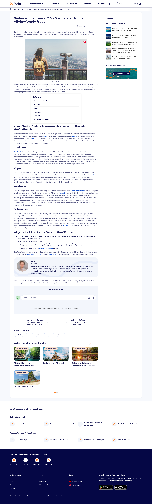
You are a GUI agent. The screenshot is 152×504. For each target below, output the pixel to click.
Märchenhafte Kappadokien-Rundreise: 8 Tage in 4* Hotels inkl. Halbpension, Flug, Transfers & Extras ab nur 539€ (124, 50)
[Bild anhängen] (89, 297)
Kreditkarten (72, 3)
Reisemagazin (18, 9)
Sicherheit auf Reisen (41, 119)
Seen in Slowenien (23, 424)
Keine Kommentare (92, 26)
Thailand (37, 105)
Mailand (74, 136)
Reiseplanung (104, 3)
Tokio (95, 175)
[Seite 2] (57, 392)
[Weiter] (96, 343)
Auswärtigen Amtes (46, 248)
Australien (37, 112)
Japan (36, 108)
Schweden (38, 116)
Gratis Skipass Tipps (59, 440)
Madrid (44, 136)
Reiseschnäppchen (35, 3)
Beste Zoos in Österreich (128, 424)
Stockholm (67, 225)
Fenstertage (21, 440)
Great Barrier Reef (78, 191)
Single (51, 335)
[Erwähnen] (93, 297)
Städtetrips (53, 254)
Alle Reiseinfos (124, 440)
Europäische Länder (41, 101)
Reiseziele (54, 3)
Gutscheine (86, 3)
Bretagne (35, 138)
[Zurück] (90, 343)
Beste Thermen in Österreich (62, 424)
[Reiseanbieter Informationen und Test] (121, 78)
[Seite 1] (55, 392)
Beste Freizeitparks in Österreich (93, 424)
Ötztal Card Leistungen (94, 440)
